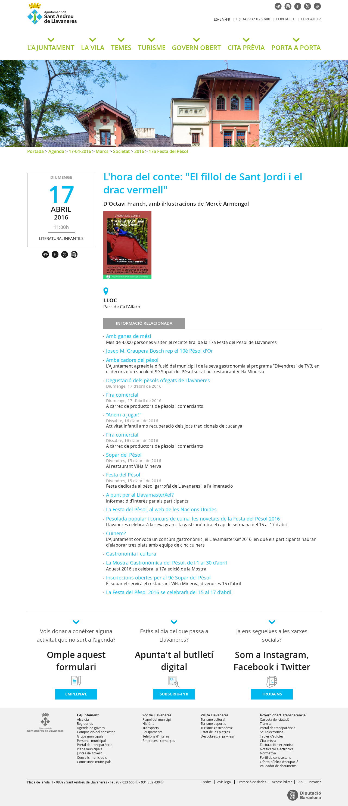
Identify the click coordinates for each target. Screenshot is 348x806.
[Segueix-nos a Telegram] (277, 6)
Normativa (268, 753)
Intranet (315, 782)
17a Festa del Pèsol (168, 151)
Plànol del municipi (156, 719)
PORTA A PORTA (296, 47)
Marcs (102, 151)
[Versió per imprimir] (47, 254)
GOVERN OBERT (196, 47)
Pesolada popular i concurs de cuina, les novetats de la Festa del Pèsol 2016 (193, 518)
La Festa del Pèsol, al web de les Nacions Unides (161, 509)
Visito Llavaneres (214, 715)
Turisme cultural (213, 719)
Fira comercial (122, 394)
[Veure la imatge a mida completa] (127, 245)
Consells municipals (92, 757)
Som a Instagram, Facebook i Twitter (272, 661)
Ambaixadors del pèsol (132, 360)
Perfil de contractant (275, 757)
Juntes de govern (89, 753)
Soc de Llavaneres (156, 715)
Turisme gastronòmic (217, 728)
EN (222, 19)
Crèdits (206, 782)
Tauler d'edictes (272, 736)
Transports (150, 728)
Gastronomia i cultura (131, 553)
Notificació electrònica (277, 749)
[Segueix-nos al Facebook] (296, 6)
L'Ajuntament (88, 715)
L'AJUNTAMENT (50, 47)
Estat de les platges (215, 732)
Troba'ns (272, 694)
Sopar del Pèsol (124, 454)
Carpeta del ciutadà (275, 719)
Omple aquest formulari (76, 661)
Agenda (56, 151)
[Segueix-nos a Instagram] (286, 6)
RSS (300, 782)
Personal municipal (91, 740)
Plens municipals (89, 749)
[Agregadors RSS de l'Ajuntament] (316, 6)
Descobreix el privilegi (217, 736)
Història (148, 723)
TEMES (121, 47)
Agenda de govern (91, 728)
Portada (35, 151)
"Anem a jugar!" (123, 414)
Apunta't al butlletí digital (174, 661)
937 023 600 (125, 782)
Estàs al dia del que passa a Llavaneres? (174, 635)
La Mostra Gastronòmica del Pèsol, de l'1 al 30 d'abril (166, 562)
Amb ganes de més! (128, 336)
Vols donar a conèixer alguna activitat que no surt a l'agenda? (76, 635)
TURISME (152, 47)
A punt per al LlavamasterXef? (140, 494)
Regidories (85, 723)
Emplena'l (76, 694)
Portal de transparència (95, 744)
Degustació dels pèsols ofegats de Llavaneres (158, 380)
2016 (139, 151)
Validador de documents (278, 766)
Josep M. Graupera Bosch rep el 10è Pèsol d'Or (159, 350)
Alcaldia (83, 719)
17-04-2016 (80, 151)
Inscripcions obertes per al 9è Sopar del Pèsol (158, 577)
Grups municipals (90, 736)
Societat (121, 151)
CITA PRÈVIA (246, 47)
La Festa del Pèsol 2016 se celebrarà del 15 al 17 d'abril (168, 592)
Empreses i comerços (158, 740)
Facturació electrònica (276, 744)
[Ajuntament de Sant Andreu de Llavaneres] (45, 731)
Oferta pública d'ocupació (279, 762)
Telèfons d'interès (155, 736)
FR (228, 19)
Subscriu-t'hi (174, 694)
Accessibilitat (282, 782)
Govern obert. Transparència (283, 715)
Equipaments (152, 732)
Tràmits (265, 723)
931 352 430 (150, 782)
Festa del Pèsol (123, 474)
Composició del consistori (96, 732)
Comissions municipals (94, 762)
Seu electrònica (271, 732)
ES (216, 19)
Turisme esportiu (213, 723)
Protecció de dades (251, 782)
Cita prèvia (268, 740)
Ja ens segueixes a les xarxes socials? (271, 635)
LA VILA (92, 47)
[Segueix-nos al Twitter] (306, 6)
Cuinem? (116, 533)
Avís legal (224, 782)
